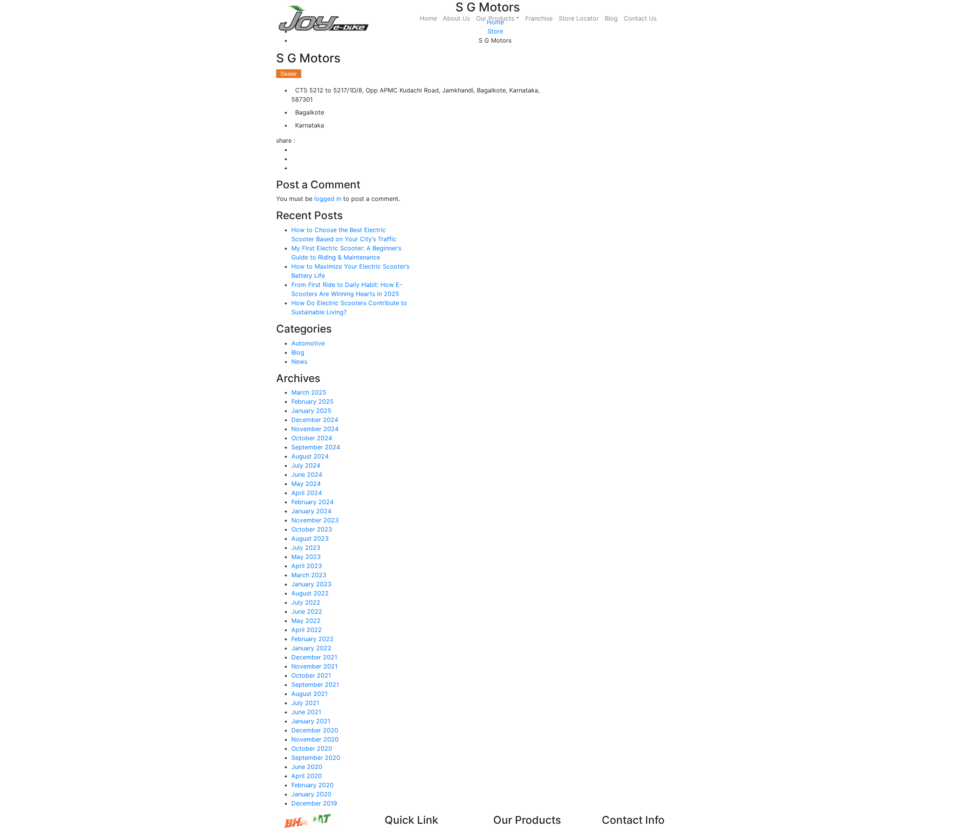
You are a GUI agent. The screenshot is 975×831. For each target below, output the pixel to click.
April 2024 (306, 493)
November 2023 (315, 520)
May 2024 (306, 483)
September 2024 (315, 447)
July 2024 (305, 465)
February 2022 (312, 639)
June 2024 (306, 474)
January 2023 (311, 584)
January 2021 (310, 721)
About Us (456, 18)
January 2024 (311, 511)
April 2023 (306, 566)
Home (428, 18)
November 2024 (315, 429)
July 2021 (305, 703)
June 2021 (306, 712)
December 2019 (314, 803)
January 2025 (311, 410)
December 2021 (314, 657)
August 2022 (310, 593)
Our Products (495, 18)
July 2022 (305, 602)
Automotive (308, 343)
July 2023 (305, 547)
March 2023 (308, 575)
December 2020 (314, 730)
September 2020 (315, 757)
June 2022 (306, 611)
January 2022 (311, 648)
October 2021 (311, 675)
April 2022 (306, 630)
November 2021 (314, 666)
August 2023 (310, 538)
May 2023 (306, 556)
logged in (327, 198)
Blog (611, 18)
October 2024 (311, 438)
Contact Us (640, 18)
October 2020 (311, 748)
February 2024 (312, 502)
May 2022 (306, 620)
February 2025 (312, 401)
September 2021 (315, 684)
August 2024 (310, 456)
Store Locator (579, 18)
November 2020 (315, 739)
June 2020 (306, 767)
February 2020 (312, 785)
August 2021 (309, 693)
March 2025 (308, 392)
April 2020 (306, 776)
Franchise (539, 18)
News (299, 361)
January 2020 (311, 794)
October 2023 (311, 529)
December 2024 (314, 419)
